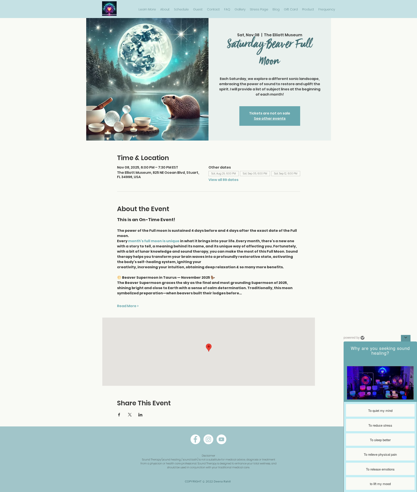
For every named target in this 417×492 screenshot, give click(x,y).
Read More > (128, 306)
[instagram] (208, 439)
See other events (270, 118)
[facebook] (195, 439)
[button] (147, 9)
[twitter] (221, 439)
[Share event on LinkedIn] (140, 414)
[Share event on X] (130, 414)
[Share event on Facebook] (119, 414)
